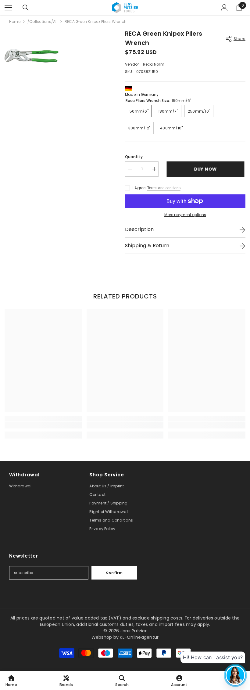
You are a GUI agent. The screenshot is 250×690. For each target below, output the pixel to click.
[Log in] (224, 7)
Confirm (114, 572)
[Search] (25, 7)
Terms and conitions (163, 188)
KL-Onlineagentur (139, 637)
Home (14, 21)
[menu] (8, 7)
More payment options (185, 214)
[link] (43, 425)
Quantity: (134, 156)
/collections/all (42, 21)
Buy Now (207, 169)
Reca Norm (153, 64)
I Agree (139, 187)
